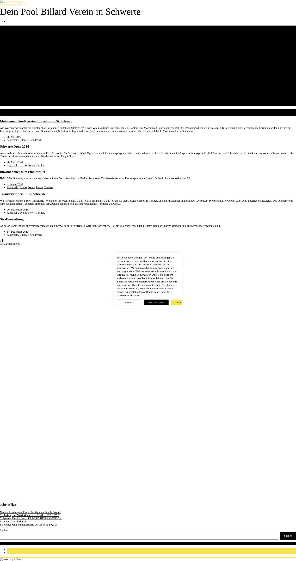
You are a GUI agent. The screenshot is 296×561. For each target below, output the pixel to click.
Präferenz (129, 302)
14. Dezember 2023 (17, 231)
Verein (10, 30)
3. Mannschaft (21, 51)
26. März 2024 (15, 162)
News (10, 79)
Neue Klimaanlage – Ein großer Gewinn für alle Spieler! (30, 512)
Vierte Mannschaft (24, 91)
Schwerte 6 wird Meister (13, 521)
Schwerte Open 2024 (14, 146)
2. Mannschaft (21, 48)
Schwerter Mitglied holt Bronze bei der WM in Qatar (28, 524)
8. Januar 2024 (15, 184)
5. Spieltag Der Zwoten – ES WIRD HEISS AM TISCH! (31, 518)
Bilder (23, 139)
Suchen (4, 530)
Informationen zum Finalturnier (22, 172)
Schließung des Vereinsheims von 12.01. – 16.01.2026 (29, 515)
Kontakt (11, 73)
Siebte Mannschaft (24, 101)
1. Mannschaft (21, 45)
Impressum (118, 543)
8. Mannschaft (21, 67)
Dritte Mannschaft (23, 88)
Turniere (40, 165)
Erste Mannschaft (23, 82)
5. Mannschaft (21, 57)
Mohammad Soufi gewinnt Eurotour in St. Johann (36, 121)
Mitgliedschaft (14, 70)
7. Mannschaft (21, 64)
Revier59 (14, 543)
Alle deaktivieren (156, 302)
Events (23, 165)
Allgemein (12, 139)
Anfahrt (18, 36)
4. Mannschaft (21, 54)
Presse (38, 139)
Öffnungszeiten (22, 39)
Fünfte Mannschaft (24, 94)
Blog (9, 76)
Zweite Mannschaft (24, 85)
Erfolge (18, 33)
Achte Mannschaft (24, 104)
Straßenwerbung (12, 219)
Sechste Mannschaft (24, 97)
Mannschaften (14, 42)
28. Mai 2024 (14, 136)
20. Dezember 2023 (17, 209)
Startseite (12, 27)
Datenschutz (102, 543)
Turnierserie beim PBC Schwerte (23, 194)
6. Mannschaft (21, 60)
